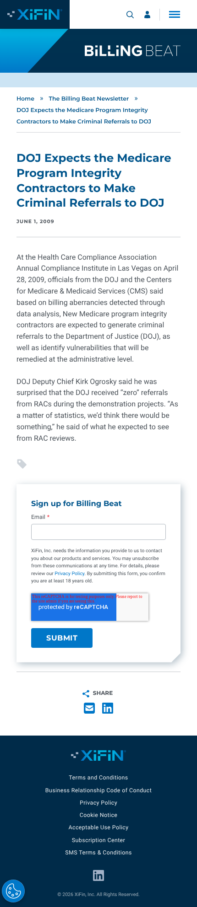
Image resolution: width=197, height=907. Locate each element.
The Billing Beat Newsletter (89, 99)
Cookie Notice (99, 815)
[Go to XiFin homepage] (35, 14)
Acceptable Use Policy (98, 827)
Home (25, 99)
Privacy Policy (69, 573)
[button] (174, 14)
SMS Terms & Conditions (98, 852)
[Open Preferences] (13, 891)
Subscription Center (98, 840)
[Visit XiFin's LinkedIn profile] (98, 875)
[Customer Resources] (147, 14)
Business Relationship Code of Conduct (98, 790)
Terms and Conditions (98, 777)
